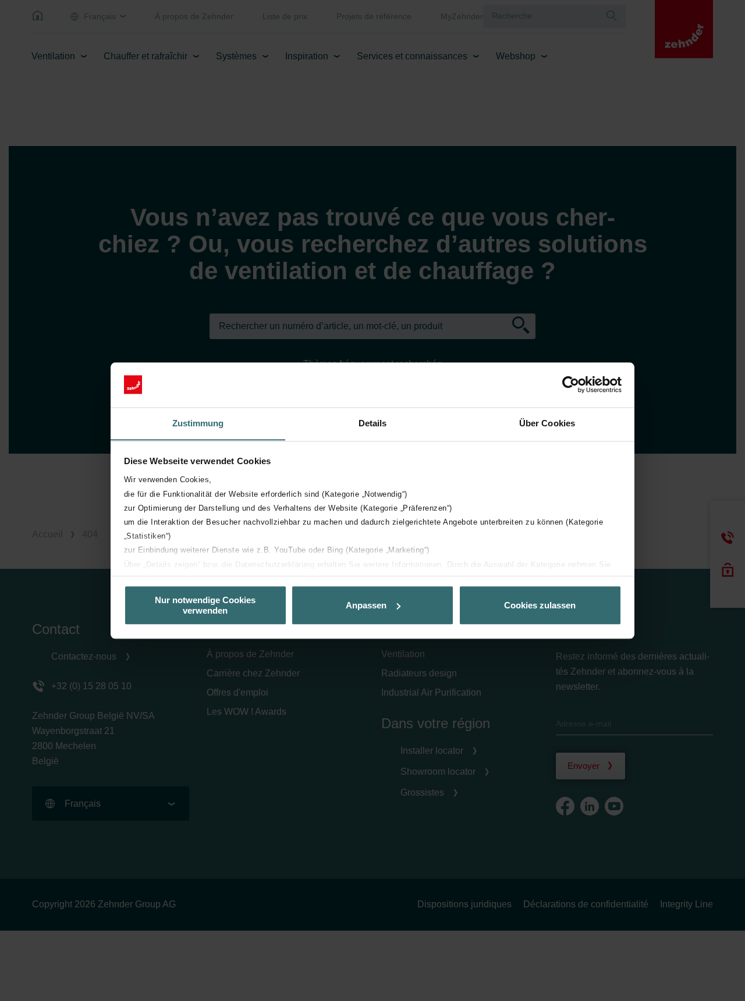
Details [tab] (373, 423)
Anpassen (366, 605)
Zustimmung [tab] (198, 423)
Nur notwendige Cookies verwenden (205, 605)
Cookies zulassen (540, 605)
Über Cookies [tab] (547, 423)
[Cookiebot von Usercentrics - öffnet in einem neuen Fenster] (571, 384)
